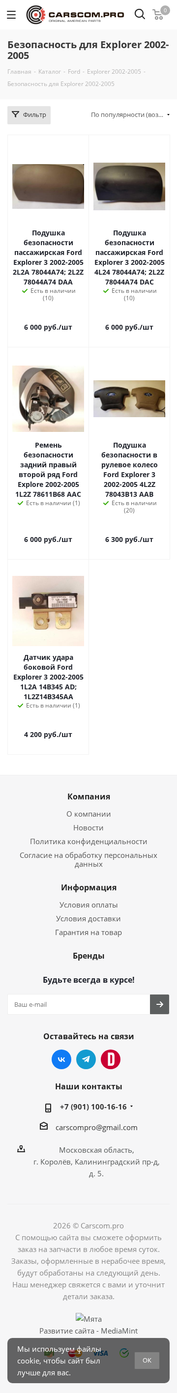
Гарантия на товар (88, 932)
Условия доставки (88, 918)
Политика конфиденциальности (89, 841)
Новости (88, 827)
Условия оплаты (88, 905)
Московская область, (96, 1150)
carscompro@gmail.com (97, 1127)
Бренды (89, 955)
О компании (88, 814)
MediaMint (119, 1331)
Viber (110, 1059)
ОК (147, 1360)
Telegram (86, 1059)
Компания (88, 796)
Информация (89, 887)
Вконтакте (61, 1059)
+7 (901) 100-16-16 (93, 1106)
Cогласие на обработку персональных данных (88, 859)
